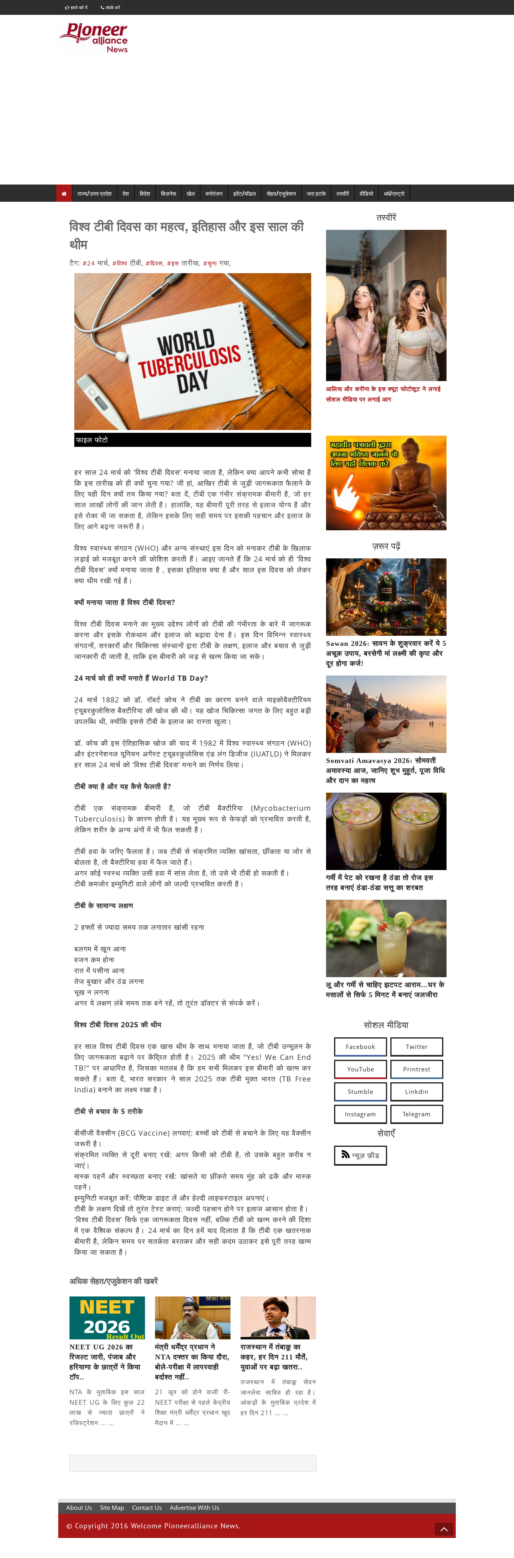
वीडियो (366, 193)
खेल (191, 193)
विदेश (145, 193)
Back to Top (444, 1529)
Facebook (360, 1047)
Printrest (416, 1069)
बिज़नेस (168, 193)
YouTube (360, 1069)
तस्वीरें (343, 193)
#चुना (210, 263)
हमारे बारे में (78, 7)
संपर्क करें (112, 7)
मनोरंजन (214, 193)
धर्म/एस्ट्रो (394, 193)
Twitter (417, 1047)
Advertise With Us (194, 1507)
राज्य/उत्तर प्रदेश (95, 193)
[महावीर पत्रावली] (386, 528)
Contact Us (147, 1507)
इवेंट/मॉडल (244, 193)
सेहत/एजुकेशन (281, 193)
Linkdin (416, 1091)
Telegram (417, 1114)
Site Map (112, 1507)
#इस (173, 263)
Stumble (360, 1091)
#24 (89, 263)
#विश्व (119, 263)
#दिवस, (155, 263)
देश (125, 193)
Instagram (360, 1114)
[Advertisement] (257, 124)
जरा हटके (316, 193)
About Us (79, 1507)
